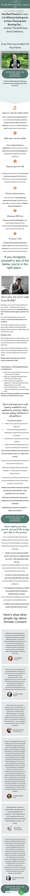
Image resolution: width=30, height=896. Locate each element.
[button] (15, 61)
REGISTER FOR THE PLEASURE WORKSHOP (15, 74)
